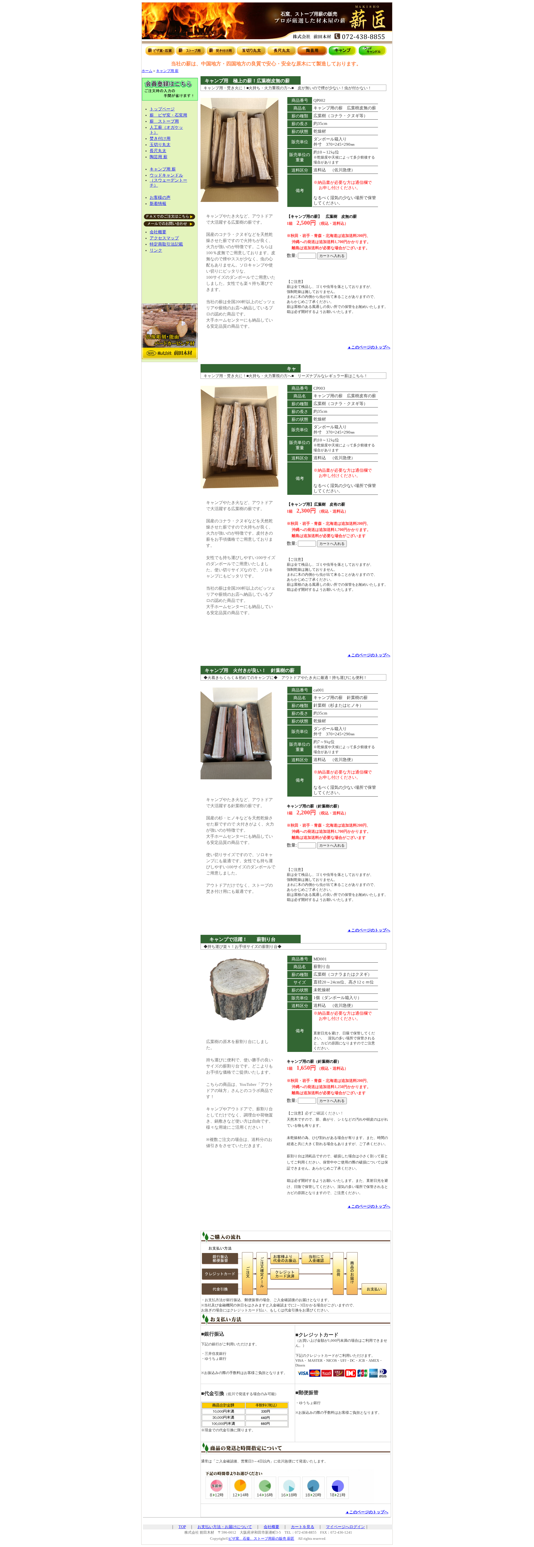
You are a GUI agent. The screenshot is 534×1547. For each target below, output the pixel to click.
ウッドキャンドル (166, 175)
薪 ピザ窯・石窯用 (168, 115)
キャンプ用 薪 (167, 71)
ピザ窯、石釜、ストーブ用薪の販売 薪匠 (261, 1538)
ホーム (147, 71)
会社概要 (158, 232)
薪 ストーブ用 (164, 121)
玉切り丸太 (160, 144)
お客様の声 (160, 197)
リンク (156, 250)
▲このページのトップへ (368, 347)
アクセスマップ (164, 238)
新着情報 (158, 203)
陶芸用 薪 (158, 157)
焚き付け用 (160, 138)
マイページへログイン (345, 1527)
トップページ (162, 109)
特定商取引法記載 (166, 244)
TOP (182, 1527)
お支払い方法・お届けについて (224, 1527)
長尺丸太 (158, 151)
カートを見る (302, 1527)
